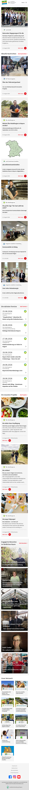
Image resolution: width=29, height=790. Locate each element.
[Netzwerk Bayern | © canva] (14, 149)
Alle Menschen (23, 543)
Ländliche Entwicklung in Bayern (16, 787)
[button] (26, 2)
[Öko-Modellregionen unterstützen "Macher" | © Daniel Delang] (14, 107)
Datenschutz (14, 768)
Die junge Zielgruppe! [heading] (8, 519)
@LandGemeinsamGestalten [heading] (10, 165)
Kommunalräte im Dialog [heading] (9, 247)
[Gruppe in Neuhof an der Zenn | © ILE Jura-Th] (14, 66)
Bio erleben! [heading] (6, 470)
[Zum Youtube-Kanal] (18, 776)
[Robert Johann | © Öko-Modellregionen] (14, 190)
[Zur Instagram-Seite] (14, 776)
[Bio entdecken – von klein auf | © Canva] (14, 503)
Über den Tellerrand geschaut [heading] (11, 82)
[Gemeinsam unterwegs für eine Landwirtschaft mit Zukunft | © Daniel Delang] (14, 454)
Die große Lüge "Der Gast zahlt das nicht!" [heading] (13, 207)
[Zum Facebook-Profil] (10, 776)
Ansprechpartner (14, 772)
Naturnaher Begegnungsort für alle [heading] (13, 33)
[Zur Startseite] (4, 2)
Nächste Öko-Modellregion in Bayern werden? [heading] (13, 124)
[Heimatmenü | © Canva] (14, 407)
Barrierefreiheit (14, 770)
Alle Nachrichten (23, 54)
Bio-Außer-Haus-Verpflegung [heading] (11, 423)
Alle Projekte (24, 395)
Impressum (14, 766)
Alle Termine (24, 306)
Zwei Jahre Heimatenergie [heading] (10, 288)
